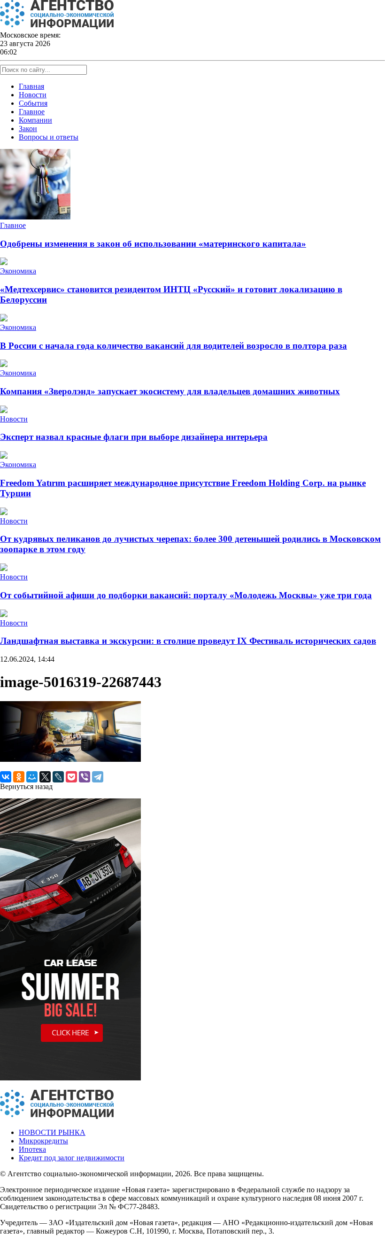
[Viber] (84, 776)
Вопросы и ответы (48, 137)
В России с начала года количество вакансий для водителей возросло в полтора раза (173, 346)
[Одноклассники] (18, 776)
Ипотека (32, 1149)
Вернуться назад (26, 786)
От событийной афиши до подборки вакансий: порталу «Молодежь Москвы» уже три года (186, 595)
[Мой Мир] (32, 776)
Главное (32, 112)
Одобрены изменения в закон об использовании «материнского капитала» (153, 244)
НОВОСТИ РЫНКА (52, 1132)
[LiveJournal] (58, 776)
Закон (28, 129)
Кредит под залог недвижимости (71, 1158)
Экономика (18, 271)
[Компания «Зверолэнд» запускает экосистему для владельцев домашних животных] (4, 364)
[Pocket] (71, 776)
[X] (45, 776)
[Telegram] (97, 776)
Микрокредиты (43, 1141)
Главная (31, 86)
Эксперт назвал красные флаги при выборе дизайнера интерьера (134, 437)
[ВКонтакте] (5, 776)
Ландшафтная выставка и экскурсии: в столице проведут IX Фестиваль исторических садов (188, 641)
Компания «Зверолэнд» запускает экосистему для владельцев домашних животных (170, 391)
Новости (32, 95)
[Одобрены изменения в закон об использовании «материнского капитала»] (35, 217)
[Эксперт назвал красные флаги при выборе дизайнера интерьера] (4, 410)
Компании (35, 120)
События (33, 103)
